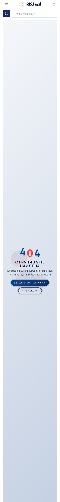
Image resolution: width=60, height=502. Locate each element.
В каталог (32, 290)
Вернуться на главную (32, 282)
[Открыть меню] (6, 4)
